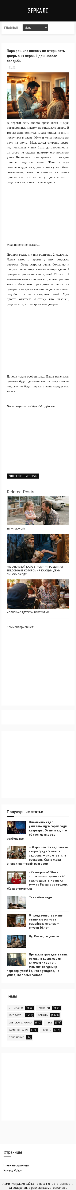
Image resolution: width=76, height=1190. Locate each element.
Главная (11, 27)
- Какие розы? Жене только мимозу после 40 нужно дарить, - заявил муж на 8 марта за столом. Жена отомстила (37, 880)
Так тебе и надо (40, 897)
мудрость (16, 1015)
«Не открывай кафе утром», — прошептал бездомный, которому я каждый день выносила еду (35, 570)
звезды (43, 1015)
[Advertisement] (38, 210)
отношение (16, 1037)
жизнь (46, 1030)
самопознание (18, 1030)
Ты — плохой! (16, 528)
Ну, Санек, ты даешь (44, 936)
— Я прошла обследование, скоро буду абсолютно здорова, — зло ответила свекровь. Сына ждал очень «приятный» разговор (38, 855)
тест (49, 1022)
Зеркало (38, 10)
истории (31, 476)
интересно (15, 476)
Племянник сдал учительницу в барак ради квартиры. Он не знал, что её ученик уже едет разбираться (37, 830)
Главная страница (16, 1165)
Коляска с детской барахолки (28, 612)
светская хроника (20, 1022)
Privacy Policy (13, 1170)
